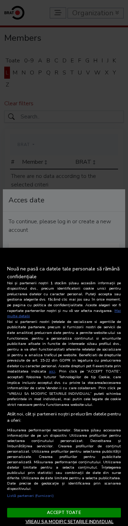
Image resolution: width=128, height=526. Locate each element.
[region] (64, 387)
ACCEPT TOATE (64, 512)
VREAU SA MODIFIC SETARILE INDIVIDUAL (69, 522)
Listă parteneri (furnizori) (30, 495)
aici (52, 371)
